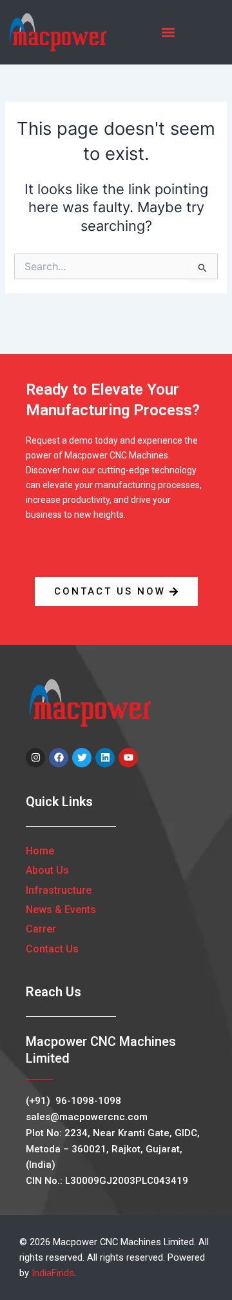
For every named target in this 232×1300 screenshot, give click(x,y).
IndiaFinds (53, 1273)
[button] (168, 32)
